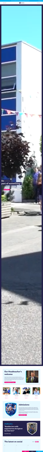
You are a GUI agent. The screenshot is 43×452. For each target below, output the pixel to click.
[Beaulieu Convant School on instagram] (38, 441)
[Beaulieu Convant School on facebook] (36, 441)
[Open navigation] (37, 3)
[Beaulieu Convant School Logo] (21, 3)
